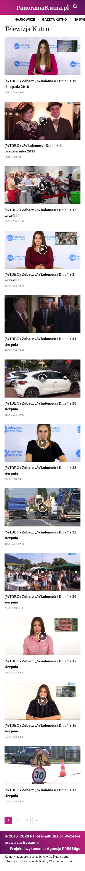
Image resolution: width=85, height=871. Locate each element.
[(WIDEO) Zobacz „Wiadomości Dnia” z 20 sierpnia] (42, 572)
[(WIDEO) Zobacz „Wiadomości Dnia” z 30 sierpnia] (42, 378)
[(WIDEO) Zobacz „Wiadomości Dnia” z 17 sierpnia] (42, 636)
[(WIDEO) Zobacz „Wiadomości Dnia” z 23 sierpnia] (42, 443)
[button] (75, 6)
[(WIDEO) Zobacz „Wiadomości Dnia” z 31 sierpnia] (42, 314)
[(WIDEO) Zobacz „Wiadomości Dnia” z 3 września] (42, 250)
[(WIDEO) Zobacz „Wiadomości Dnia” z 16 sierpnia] (42, 701)
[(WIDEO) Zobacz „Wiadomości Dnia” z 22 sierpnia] (42, 507)
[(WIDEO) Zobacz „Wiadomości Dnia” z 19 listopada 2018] (42, 56)
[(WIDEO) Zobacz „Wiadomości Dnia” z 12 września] (42, 185)
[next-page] (36, 820)
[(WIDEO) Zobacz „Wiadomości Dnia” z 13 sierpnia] (42, 765)
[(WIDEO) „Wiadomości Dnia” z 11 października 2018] (42, 121)
